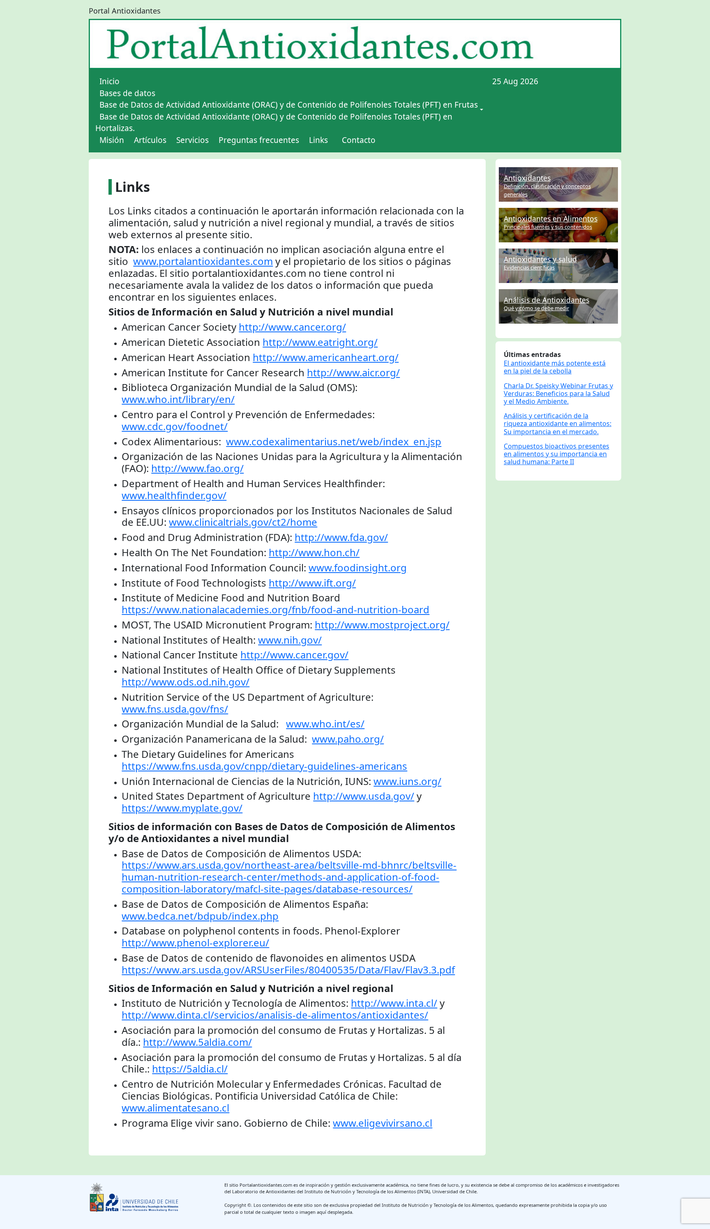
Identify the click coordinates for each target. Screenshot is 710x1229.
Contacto (359, 140)
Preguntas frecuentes (259, 140)
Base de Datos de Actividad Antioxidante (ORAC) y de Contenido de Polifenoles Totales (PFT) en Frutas (288, 104)
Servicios (192, 140)
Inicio (109, 81)
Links (318, 140)
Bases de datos (127, 93)
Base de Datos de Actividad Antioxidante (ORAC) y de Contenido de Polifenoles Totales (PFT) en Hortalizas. (273, 122)
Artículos (150, 140)
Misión (111, 140)
